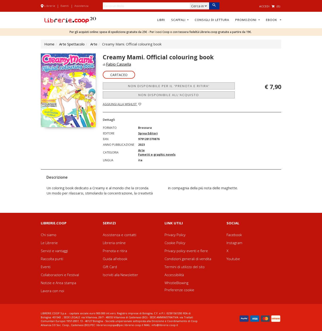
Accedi (264, 6)
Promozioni (246, 20)
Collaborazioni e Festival (60, 274)
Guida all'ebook (115, 258)
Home (49, 44)
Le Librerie (49, 242)
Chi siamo (48, 234)
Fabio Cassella (118, 64)
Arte (93, 44)
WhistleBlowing (176, 282)
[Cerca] (214, 5)
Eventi (65, 6)
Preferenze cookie (179, 289)
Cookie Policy (175, 242)
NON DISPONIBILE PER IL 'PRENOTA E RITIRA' (169, 86)
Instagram (234, 242)
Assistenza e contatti (119, 234)
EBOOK (272, 20)
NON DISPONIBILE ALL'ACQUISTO (168, 95)
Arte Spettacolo (72, 44)
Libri (161, 20)
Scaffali (178, 20)
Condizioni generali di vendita (188, 258)
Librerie (49, 6)
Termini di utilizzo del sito (185, 266)
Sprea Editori (148, 133)
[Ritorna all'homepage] (70, 19)
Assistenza (81, 6)
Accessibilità (174, 274)
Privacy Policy (175, 234)
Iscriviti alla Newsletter (120, 274)
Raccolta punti (52, 258)
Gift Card (110, 266)
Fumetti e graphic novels (157, 155)
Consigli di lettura (212, 20)
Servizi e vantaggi (54, 250)
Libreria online (114, 242)
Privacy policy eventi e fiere (186, 250)
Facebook (234, 234)
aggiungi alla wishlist (120, 104)
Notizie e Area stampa (58, 282)
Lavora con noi (52, 290)
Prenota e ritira (115, 250)
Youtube (233, 258)
